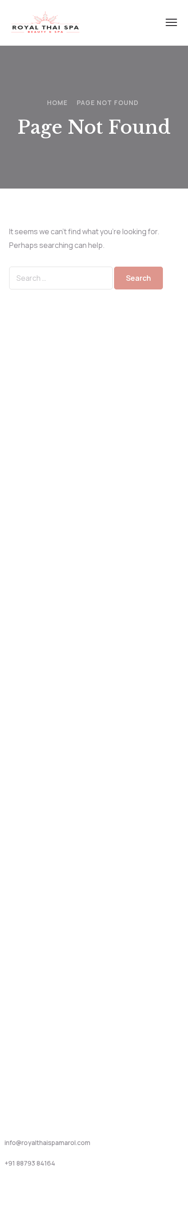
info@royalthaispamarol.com (47, 1142)
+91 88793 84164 (30, 1163)
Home (57, 102)
